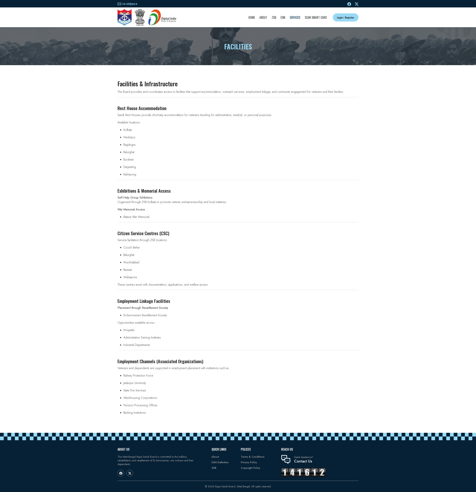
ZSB (274, 17)
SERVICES (295, 17)
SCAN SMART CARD (316, 17)
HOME (251, 17)
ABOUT (263, 17)
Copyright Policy (250, 468)
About (215, 457)
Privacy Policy (249, 462)
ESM (283, 17)
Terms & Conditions (252, 457)
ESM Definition (220, 462)
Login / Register (345, 17)
